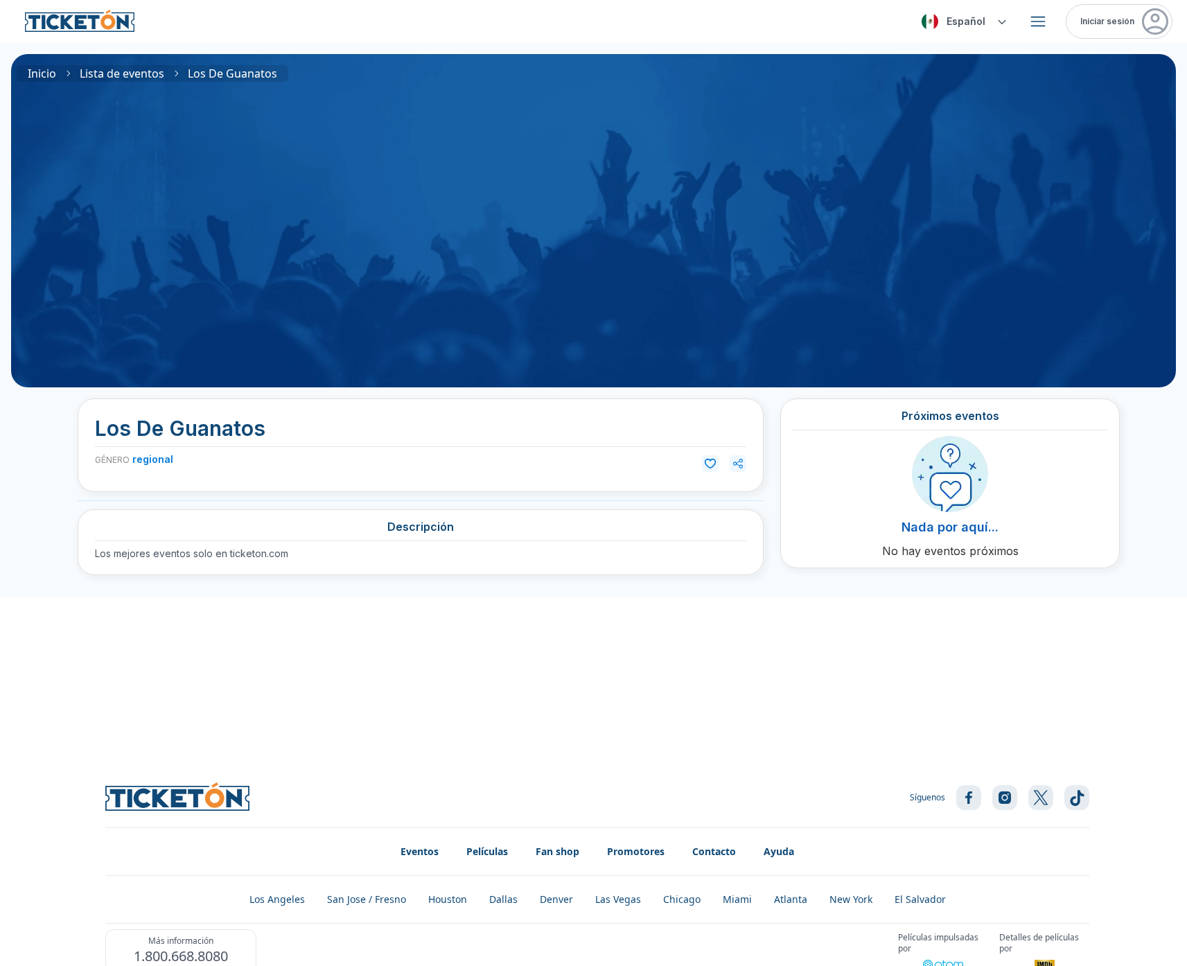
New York (850, 899)
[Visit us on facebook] (968, 797)
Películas (487, 851)
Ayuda (779, 851)
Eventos (420, 851)
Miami (737, 899)
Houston (447, 899)
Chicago (682, 899)
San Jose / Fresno (366, 899)
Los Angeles (277, 899)
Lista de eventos (122, 73)
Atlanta (790, 899)
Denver (556, 899)
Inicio (42, 73)
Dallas (503, 899)
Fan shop (557, 851)
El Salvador (920, 899)
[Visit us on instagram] (1004, 797)
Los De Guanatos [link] (232, 73)
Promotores (636, 851)
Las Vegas (618, 899)
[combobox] (961, 21)
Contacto (714, 851)
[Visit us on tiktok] (1076, 797)
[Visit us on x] (1040, 797)
